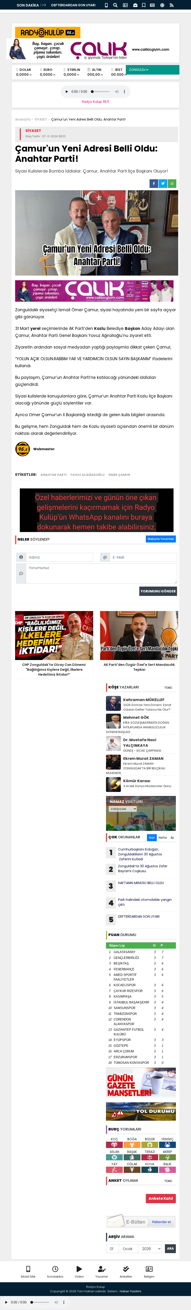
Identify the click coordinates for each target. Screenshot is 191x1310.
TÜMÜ (168, 688)
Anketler (126, 1276)
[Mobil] (106, 4)
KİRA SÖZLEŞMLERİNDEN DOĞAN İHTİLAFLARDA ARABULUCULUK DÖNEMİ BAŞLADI (137, 727)
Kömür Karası (136, 781)
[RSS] (171, 4)
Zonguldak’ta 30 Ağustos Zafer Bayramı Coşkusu (138, 869)
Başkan (132, 328)
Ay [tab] (172, 838)
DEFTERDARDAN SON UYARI (73, 5)
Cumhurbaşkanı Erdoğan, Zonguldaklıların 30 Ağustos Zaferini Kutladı (135, 854)
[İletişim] (125, 4)
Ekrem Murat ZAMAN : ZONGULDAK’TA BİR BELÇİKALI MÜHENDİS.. (135, 768)
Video (79, 1276)
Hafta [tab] (163, 838)
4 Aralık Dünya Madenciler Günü (147, 786)
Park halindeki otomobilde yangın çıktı (140, 902)
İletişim (149, 1276)
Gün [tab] (152, 838)
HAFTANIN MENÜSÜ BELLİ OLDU (136, 886)
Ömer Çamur (119, 475)
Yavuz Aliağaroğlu (87, 475)
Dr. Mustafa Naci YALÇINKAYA (139, 742)
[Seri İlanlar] (144, 4)
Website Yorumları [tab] (161, 539)
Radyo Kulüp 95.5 (95, 101)
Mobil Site (28, 1276)
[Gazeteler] (152, 4)
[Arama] (115, 4)
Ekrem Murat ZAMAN (143, 758)
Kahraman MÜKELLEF (143, 699)
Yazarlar (102, 1276)
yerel (35, 328)
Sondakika (55, 1276)
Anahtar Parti (54, 475)
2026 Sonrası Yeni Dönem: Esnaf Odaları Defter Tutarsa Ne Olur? (147, 707)
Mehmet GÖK (136, 717)
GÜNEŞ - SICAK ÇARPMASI (142, 750)
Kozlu (100, 328)
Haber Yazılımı (130, 1291)
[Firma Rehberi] (135, 4)
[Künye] (162, 4)
